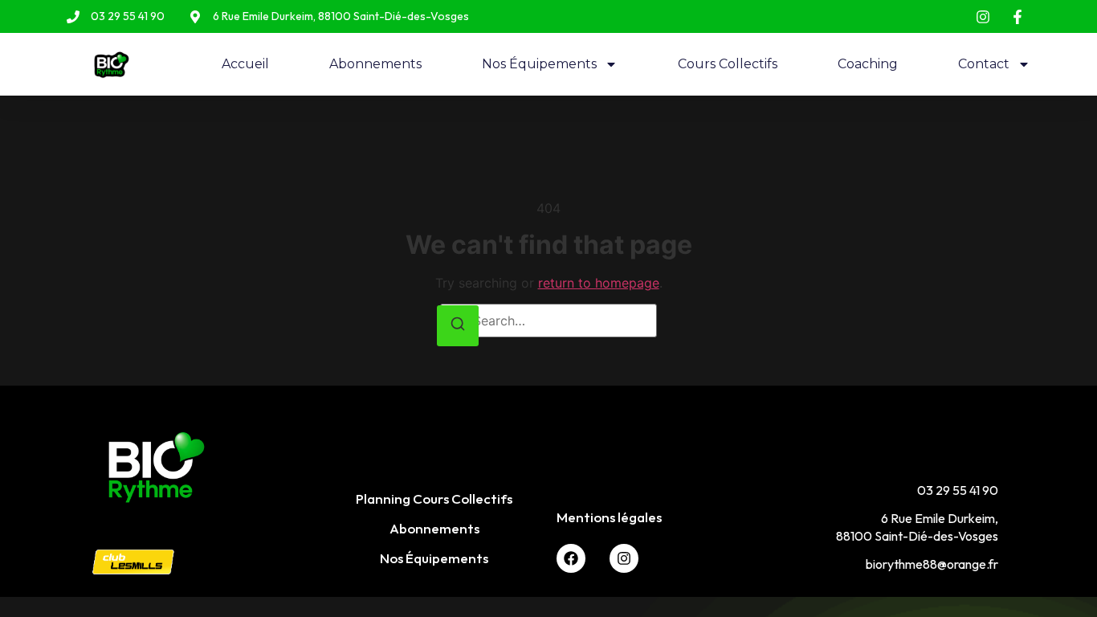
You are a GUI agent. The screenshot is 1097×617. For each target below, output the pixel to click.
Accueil (245, 64)
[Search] (458, 325)
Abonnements (375, 64)
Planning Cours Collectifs (434, 498)
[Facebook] (571, 558)
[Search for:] (548, 320)
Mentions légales (609, 517)
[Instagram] (624, 558)
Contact (983, 64)
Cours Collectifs (727, 64)
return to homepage (598, 283)
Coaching (868, 64)
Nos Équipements (539, 64)
